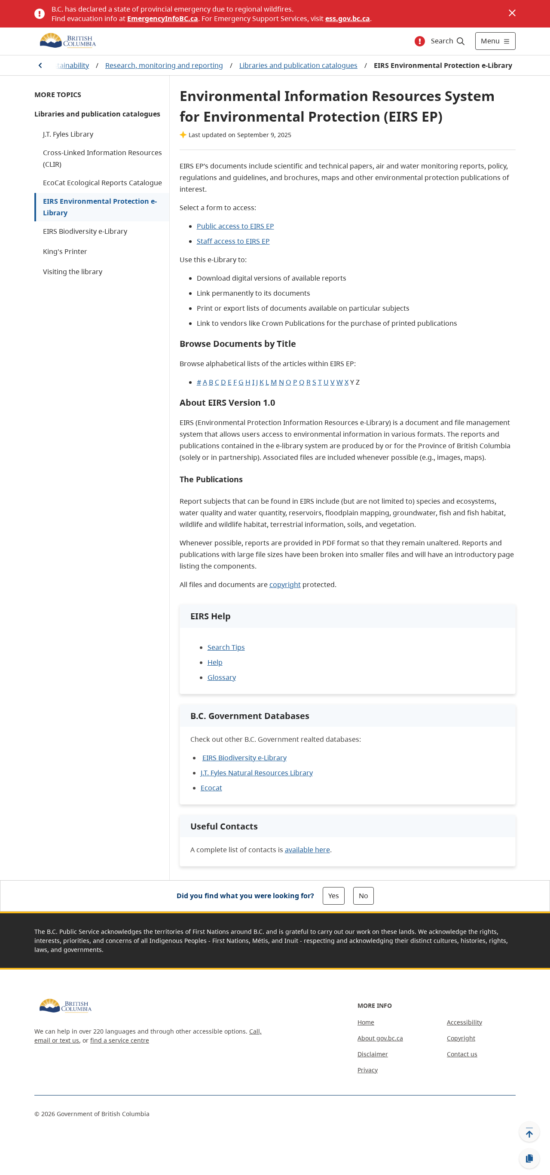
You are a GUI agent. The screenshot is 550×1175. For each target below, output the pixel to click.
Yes (333, 895)
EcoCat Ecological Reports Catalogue (102, 182)
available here (307, 849)
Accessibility (464, 1022)
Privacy (368, 1070)
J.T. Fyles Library (68, 134)
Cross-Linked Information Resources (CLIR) (102, 158)
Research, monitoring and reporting (164, 65)
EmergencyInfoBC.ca (162, 18)
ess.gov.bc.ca (347, 18)
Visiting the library (72, 271)
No (363, 895)
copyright (285, 584)
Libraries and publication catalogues (298, 65)
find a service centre (119, 1040)
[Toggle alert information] (420, 41)
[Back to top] (529, 1131)
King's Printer (65, 251)
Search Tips (226, 647)
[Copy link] (529, 1158)
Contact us (462, 1054)
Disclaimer (373, 1054)
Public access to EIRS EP (235, 226)
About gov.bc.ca (380, 1038)
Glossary (222, 677)
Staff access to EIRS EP (233, 241)
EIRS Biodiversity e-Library (85, 231)
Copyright (461, 1038)
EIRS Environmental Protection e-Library (100, 206)
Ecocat (211, 788)
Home (366, 1022)
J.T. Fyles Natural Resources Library (257, 772)
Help (215, 662)
